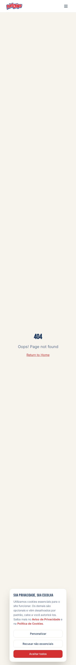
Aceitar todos (38, 653)
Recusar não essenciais (38, 643)
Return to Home (38, 355)
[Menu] (66, 6)
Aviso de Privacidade (46, 619)
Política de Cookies (30, 623)
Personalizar (38, 633)
